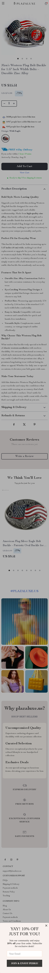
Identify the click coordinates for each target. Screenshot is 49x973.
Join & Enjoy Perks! (24, 963)
